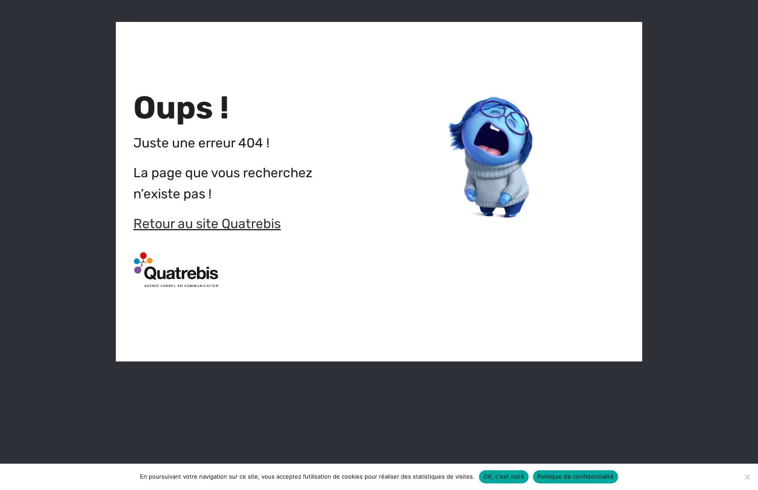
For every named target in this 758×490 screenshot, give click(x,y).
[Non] (747, 476)
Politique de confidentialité (575, 476)
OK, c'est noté (503, 476)
